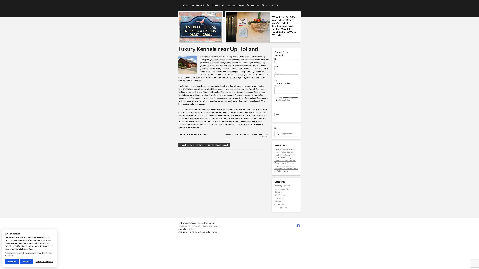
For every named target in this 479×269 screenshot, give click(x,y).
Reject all (26, 261)
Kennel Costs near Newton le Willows (192, 134)
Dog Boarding (280, 195)
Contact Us (272, 5)
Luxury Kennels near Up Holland (192, 145)
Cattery (215, 5)
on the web (279, 204)
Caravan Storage (235, 5)
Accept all (12, 261)
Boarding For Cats (282, 185)
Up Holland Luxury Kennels (218, 145)
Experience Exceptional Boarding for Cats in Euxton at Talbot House (286, 168)
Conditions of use (184, 226)
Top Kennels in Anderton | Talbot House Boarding (285, 161)
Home (186, 5)
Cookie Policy (207, 226)
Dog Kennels (279, 198)
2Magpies (190, 229)
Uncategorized (280, 207)
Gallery (255, 5)
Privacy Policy (284, 100)
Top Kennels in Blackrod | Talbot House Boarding (285, 150)
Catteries (278, 192)
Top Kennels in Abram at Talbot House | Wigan (284, 156)
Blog (215, 226)
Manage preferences (44, 261)
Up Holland (188, 89)
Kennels (200, 5)
